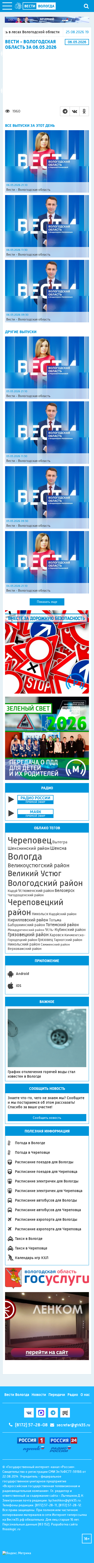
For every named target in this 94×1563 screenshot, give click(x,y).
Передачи (56, 1394)
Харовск (56, 935)
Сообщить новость (47, 1118)
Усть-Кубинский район (65, 929)
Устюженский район (36, 890)
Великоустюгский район (38, 865)
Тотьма (55, 920)
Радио (72, 1394)
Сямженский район (55, 944)
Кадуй (12, 891)
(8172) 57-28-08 (31, 1425)
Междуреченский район (26, 930)
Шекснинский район (28, 848)
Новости (39, 1394)
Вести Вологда (16, 1394)
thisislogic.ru (11, 1529)
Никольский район (24, 944)
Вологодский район (45, 883)
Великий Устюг (34, 873)
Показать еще (47, 602)
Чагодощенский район (26, 895)
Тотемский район (62, 924)
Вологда (25, 856)
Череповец (30, 840)
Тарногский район (68, 940)
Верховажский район (24, 949)
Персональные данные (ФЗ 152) (25, 1524)
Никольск (40, 914)
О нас (85, 1394)
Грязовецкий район (28, 934)
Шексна (58, 848)
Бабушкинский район (26, 925)
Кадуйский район (62, 914)
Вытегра (59, 842)
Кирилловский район (28, 919)
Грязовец (45, 939)
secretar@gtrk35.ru (73, 1425)
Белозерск (64, 890)
